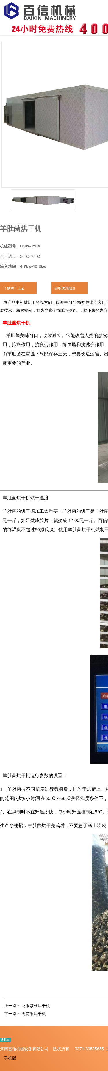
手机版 (10, 1058)
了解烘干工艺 (14, 287)
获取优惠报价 (65, 287)
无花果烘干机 (34, 1013)
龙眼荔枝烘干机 (36, 1005)
